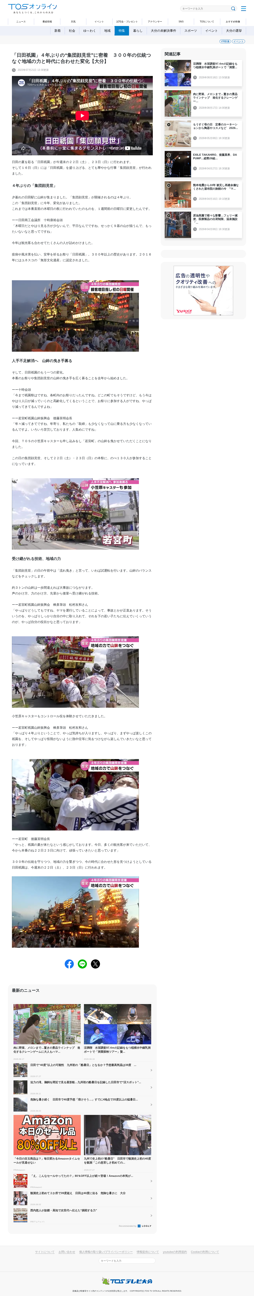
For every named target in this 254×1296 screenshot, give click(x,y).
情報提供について (148, 1251)
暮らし (138, 30)
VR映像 (225, 41)
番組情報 (47, 21)
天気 (73, 21)
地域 (107, 30)
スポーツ (190, 30)
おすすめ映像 (233, 21)
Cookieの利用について (205, 1251)
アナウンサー (155, 21)
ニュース (21, 21)
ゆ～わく (89, 30)
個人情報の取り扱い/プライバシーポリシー (106, 1251)
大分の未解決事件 (163, 30)
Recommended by (128, 1226)
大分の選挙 (234, 30)
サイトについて (45, 1251)
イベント (99, 21)
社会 (72, 30)
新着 (57, 30)
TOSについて (207, 21)
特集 (122, 30)
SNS (181, 21)
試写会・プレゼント (127, 21)
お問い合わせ (67, 1251)
